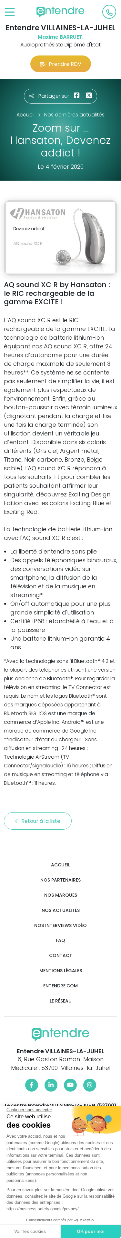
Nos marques (60, 895)
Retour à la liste (41, 821)
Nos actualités (61, 910)
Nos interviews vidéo (60, 925)
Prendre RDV (65, 64)
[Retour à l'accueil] (60, 11)
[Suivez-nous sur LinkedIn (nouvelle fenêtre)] (51, 1085)
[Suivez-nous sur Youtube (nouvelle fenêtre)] (70, 1085)
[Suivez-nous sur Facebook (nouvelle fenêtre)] (31, 1085)
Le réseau (61, 1001)
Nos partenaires (60, 880)
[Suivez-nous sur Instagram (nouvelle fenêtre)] (89, 1085)
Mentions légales (60, 970)
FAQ (60, 940)
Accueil (60, 865)
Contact (60, 955)
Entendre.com (60, 986)
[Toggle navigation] (10, 12)
